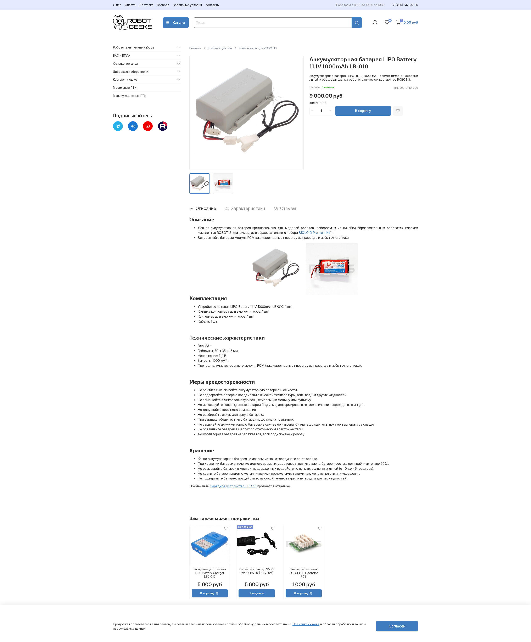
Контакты (212, 5)
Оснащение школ (125, 63)
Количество (317, 103)
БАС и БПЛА (121, 55)
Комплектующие (220, 48)
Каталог (179, 22)
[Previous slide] (195, 113)
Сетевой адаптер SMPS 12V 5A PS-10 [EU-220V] (256, 571)
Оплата (130, 5)
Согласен (397, 626)
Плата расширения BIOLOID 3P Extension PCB (303, 572)
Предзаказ (256, 593)
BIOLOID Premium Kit (314, 233)
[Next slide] (298, 113)
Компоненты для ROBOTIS (258, 48)
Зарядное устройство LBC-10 (233, 486)
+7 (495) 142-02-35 (404, 5)
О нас (117, 5)
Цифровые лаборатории (130, 71)
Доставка (146, 5)
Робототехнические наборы (134, 47)
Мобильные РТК (124, 87)
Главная (195, 48)
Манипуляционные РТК (129, 95)
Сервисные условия (187, 5)
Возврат (163, 5)
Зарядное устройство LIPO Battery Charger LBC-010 (210, 572)
